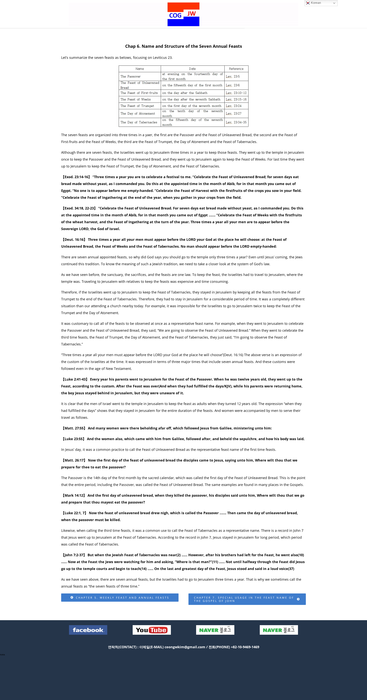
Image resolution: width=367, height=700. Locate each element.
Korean (315, 2)
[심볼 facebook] (88, 626)
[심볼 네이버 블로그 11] (215, 626)
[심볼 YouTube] (152, 626)
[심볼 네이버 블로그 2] (279, 626)
